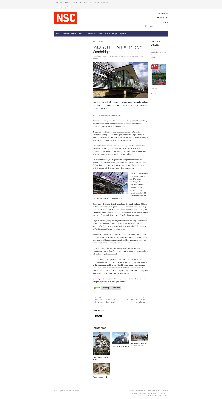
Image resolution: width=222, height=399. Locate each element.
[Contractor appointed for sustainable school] (139, 336)
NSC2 (111, 56)
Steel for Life (88, 2)
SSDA (100, 34)
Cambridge (106, 288)
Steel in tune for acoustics (120, 346)
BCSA (75, 2)
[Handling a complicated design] (101, 343)
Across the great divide (100, 377)
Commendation (120, 56)
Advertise (68, 2)
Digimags (123, 34)
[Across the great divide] (101, 368)
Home (57, 34)
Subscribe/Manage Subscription (65, 7)
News (81, 34)
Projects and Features (69, 34)
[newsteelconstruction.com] (65, 18)
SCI (81, 2)
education (116, 288)
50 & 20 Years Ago (111, 34)
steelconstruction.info (101, 2)
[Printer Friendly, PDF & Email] (97, 287)
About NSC (59, 2)
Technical (90, 34)
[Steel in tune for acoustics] (120, 338)
